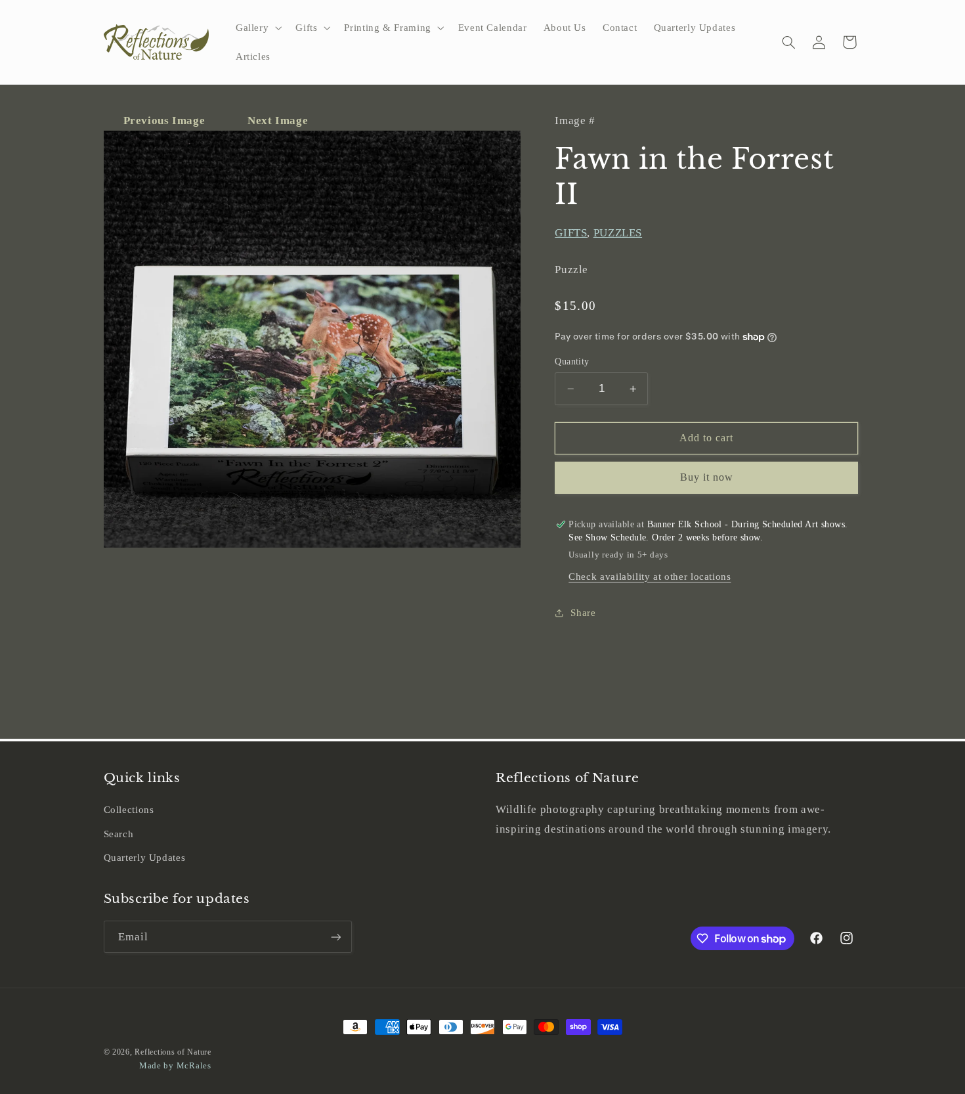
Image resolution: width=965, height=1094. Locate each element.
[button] (257, 27)
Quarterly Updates (145, 857)
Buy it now (707, 477)
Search (119, 834)
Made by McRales (175, 1065)
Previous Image (165, 120)
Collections (129, 809)
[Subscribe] (335, 937)
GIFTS (571, 233)
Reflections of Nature (173, 1052)
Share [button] (582, 612)
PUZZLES (617, 233)
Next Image (277, 120)
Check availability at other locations (649, 576)
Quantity (572, 361)
